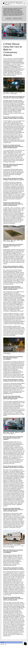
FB (1, 644)
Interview (8, 18)
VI (5, 644)
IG (3, 644)
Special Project (18, 18)
